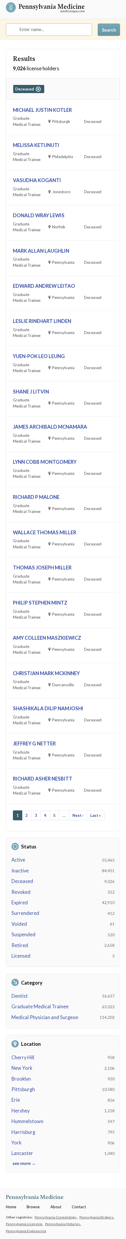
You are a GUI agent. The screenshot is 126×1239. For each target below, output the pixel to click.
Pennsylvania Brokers (96, 1217)
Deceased (22, 881)
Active (18, 860)
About (55, 1206)
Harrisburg (23, 1132)
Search (109, 29)
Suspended (23, 934)
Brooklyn (21, 1079)
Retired (19, 945)
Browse (33, 1206)
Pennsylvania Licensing (24, 1224)
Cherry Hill (22, 1057)
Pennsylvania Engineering (26, 1231)
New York (21, 1068)
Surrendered (25, 913)
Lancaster (22, 1153)
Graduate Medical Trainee (40, 1006)
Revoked (20, 892)
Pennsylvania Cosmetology (56, 1217)
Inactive (20, 871)
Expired (19, 903)
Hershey (20, 1111)
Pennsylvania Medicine (51, 7)
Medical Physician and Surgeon (44, 1017)
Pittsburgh (23, 1089)
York (16, 1143)
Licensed (20, 956)
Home (11, 1206)
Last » (95, 815)
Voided (19, 924)
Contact (79, 1206)
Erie (15, 1100)
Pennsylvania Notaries (63, 1224)
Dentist (19, 996)
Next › (78, 815)
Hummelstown (27, 1121)
